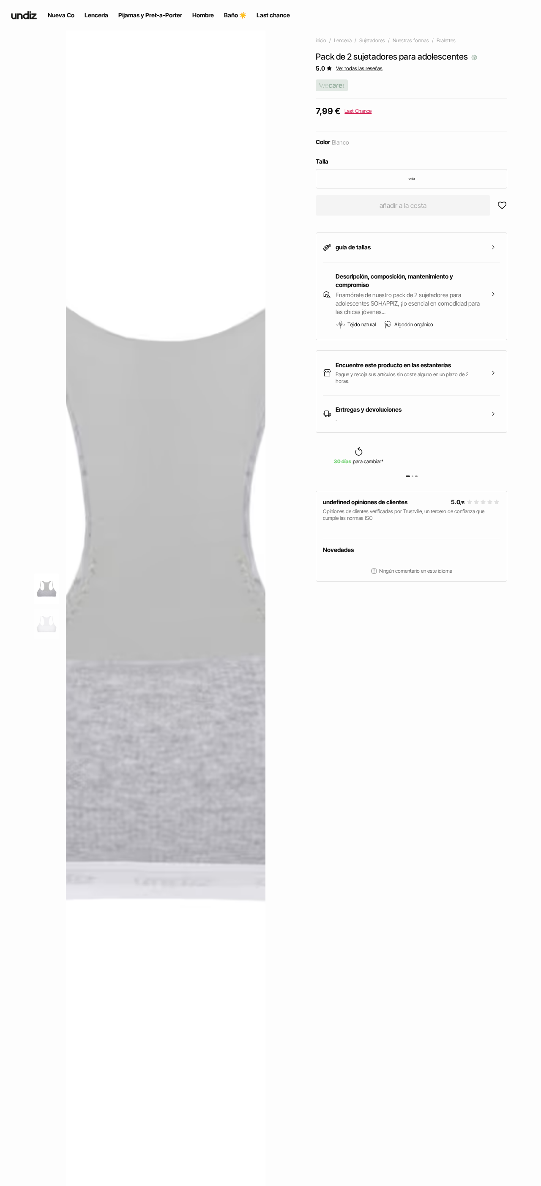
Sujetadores (372, 40)
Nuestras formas (411, 40)
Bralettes (446, 40)
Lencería (343, 40)
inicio (321, 40)
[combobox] (411, 179)
